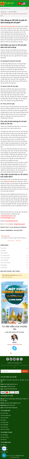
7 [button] (18, 353)
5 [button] (15, 353)
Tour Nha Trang (5, 437)
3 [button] (13, 353)
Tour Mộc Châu (4, 422)
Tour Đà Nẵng (4, 434)
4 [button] (14, 353)
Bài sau (18, 240)
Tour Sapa (3, 420)
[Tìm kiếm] (26, 8)
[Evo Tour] (14, 303)
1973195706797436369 (10, 407)
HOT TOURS (4, 253)
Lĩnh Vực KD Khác (5, 262)
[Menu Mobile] (27, 3)
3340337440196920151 (10, 389)
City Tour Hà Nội (5, 429)
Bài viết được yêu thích (10, 271)
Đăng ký (24, 371)
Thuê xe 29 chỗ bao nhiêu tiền (9, 26)
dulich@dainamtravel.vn (11, 384)
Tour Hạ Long (4, 427)
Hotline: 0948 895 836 (14, 344)
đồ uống (6, 224)
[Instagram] (17, 359)
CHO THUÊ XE (4, 260)
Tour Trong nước (5, 255)
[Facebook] (7, 359)
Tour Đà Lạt (4, 439)
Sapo (18, 457)
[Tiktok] (21, 359)
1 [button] (10, 353)
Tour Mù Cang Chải (5, 415)
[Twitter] (11, 359)
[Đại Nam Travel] (7, 3)
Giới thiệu (3, 250)
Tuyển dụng (4, 267)
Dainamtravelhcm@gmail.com (12, 403)
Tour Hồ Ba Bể (4, 424)
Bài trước (12, 240)
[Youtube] (14, 359)
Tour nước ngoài (5, 257)
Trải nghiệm (4, 265)
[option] (14, 342)
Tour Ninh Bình (4, 417)
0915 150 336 (11, 405)
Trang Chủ (3, 248)
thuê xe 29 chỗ (10, 181)
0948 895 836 (11, 386)
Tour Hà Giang (4, 413)
